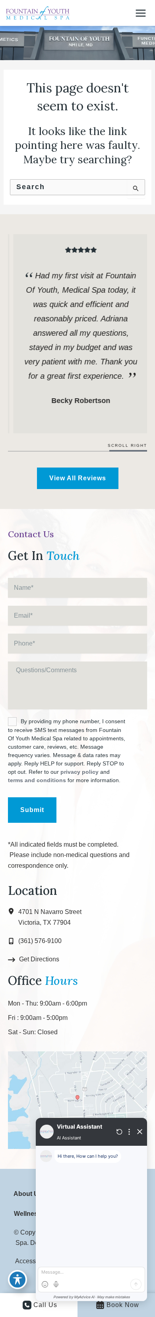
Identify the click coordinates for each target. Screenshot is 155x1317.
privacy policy (79, 772)
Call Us (45, 1304)
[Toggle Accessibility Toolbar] (17, 1279)
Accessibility (32, 1261)
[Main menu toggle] (140, 12)
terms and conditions (37, 780)
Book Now (123, 1304)
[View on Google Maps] (77, 1099)
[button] (77, 478)
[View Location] (13, 911)
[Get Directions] (33, 959)
